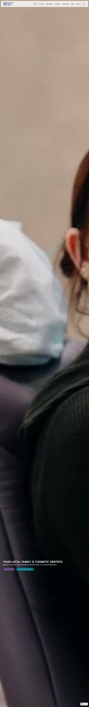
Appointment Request (25, 569)
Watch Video (9, 569)
